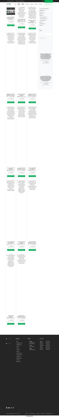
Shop (17, 341)
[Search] (43, 4)
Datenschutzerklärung (32, 413)
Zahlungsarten (38, 413)
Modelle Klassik (18, 344)
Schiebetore (18, 356)
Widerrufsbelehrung (47, 413)
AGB (52, 413)
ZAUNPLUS (12, 413)
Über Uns (17, 351)
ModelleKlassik (23, 4)
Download (18, 349)
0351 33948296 (31, 346)
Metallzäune (18, 361)
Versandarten (42, 413)
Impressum (26, 413)
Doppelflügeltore (19, 358)
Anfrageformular (48, 4)
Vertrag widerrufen (19, 354)
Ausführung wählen (11, 25)
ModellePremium (18, 4)
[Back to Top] (57, 417)
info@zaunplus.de (32, 349)
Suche (40, 30)
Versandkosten (11, 21)
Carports (17, 346)
